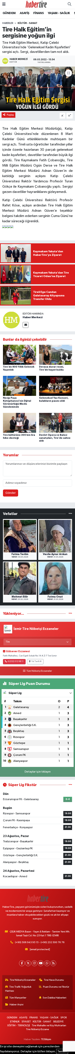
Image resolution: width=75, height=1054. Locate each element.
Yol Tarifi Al (36, 661)
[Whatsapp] (47, 963)
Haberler (7, 23)
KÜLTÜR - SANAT (27, 23)
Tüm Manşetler (17, 997)
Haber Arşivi (16, 1004)
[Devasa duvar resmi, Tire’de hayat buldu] (55, 354)
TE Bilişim (46, 1039)
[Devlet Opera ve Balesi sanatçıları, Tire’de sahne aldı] (55, 422)
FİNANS (38, 13)
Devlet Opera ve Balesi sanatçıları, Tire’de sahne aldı (54, 438)
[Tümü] (70, 513)
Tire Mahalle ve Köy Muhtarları (49, 1025)
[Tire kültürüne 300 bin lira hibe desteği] (19, 422)
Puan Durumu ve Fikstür (56, 986)
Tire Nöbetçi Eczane (37, 1029)
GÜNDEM (9, 13)
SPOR (64, 1017)
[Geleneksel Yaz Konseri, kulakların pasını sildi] (55, 385)
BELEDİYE (58, 1021)
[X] (28, 963)
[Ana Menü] (4, 4)
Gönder (10, 492)
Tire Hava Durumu (54, 980)
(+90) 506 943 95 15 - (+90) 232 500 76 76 (40, 942)
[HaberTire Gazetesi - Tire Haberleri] (36, 4)
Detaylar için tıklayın (38, 771)
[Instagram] (34, 963)
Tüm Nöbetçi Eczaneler (39, 671)
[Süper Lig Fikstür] (70, 784)
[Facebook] (22, 963)
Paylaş (10, 114)
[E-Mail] (25, 325)
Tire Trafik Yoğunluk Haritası (18, 988)
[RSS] (53, 963)
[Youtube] (41, 963)
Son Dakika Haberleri (54, 997)
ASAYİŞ (24, 13)
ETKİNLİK (15, 1021)
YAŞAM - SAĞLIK (59, 13)
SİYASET (26, 1021)
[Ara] (69, 4)
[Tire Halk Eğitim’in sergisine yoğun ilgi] (37, 89)
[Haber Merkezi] (11, 319)
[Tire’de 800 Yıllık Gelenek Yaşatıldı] (19, 354)
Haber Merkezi (33, 317)
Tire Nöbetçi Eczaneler (23, 980)
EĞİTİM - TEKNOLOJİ (19, 1025)
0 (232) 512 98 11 (16, 661)
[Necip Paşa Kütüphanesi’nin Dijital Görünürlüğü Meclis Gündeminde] (19, 385)
